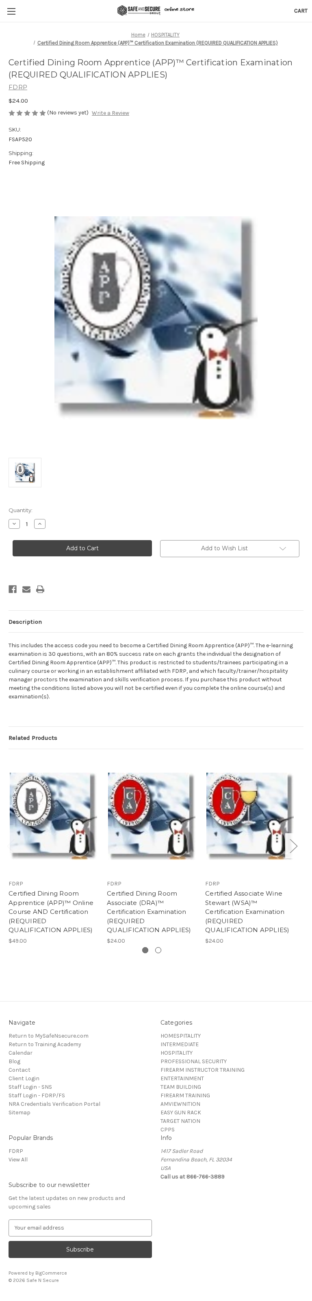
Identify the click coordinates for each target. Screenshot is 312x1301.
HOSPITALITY (176, 1052)
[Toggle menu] (11, 11)
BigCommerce (51, 1273)
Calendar (20, 1052)
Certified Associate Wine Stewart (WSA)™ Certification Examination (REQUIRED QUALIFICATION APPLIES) (247, 912)
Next (293, 846)
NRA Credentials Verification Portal (54, 1104)
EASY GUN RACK (180, 1112)
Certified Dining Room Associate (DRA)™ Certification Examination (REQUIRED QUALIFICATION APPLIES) (149, 912)
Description (25, 621)
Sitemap (19, 1112)
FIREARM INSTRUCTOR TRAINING (202, 1069)
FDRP (16, 1151)
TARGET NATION (180, 1121)
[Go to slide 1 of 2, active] (145, 950)
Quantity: (20, 510)
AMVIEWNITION (180, 1104)
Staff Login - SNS (30, 1086)
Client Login (24, 1078)
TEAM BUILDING (180, 1086)
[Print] (40, 589)
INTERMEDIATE (179, 1044)
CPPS (167, 1129)
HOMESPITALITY (180, 1035)
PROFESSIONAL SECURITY (193, 1061)
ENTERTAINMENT (182, 1078)
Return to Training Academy (45, 1044)
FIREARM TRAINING (185, 1095)
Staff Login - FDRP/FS (37, 1095)
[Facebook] (13, 589)
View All (18, 1159)
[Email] (26, 589)
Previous (10, 846)
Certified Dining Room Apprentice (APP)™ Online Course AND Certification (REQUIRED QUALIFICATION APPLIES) (51, 912)
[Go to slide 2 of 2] (158, 950)
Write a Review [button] (110, 113)
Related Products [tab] (33, 737)
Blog (14, 1061)
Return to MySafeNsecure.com (49, 1035)
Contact (19, 1069)
